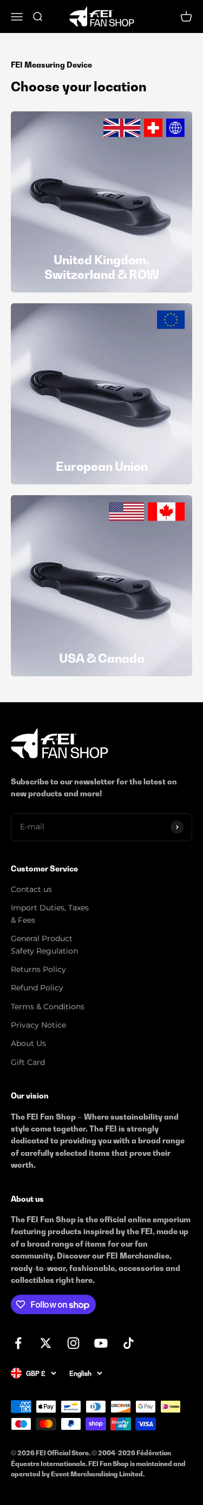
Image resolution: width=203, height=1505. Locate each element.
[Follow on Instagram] (73, 1343)
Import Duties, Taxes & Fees (50, 913)
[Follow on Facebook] (18, 1343)
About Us (28, 1043)
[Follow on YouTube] (101, 1343)
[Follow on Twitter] (45, 1343)
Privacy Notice (38, 1025)
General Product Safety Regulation (44, 944)
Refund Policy (37, 988)
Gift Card (28, 1062)
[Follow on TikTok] (128, 1343)
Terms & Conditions (47, 1006)
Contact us (31, 889)
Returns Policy (38, 969)
